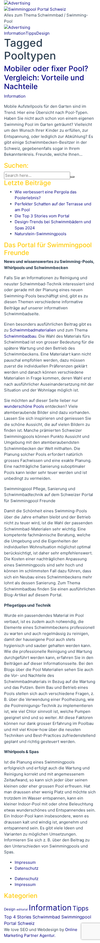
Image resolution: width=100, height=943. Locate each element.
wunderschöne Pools (24, 406)
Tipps (31, 33)
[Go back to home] (35, 8)
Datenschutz (26, 868)
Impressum (25, 862)
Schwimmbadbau (20, 336)
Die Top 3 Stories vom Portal (42, 215)
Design (43, 33)
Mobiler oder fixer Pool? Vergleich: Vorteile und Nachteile (46, 77)
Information (15, 33)
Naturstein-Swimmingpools (40, 233)
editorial (22, 909)
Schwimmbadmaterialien (33, 330)
